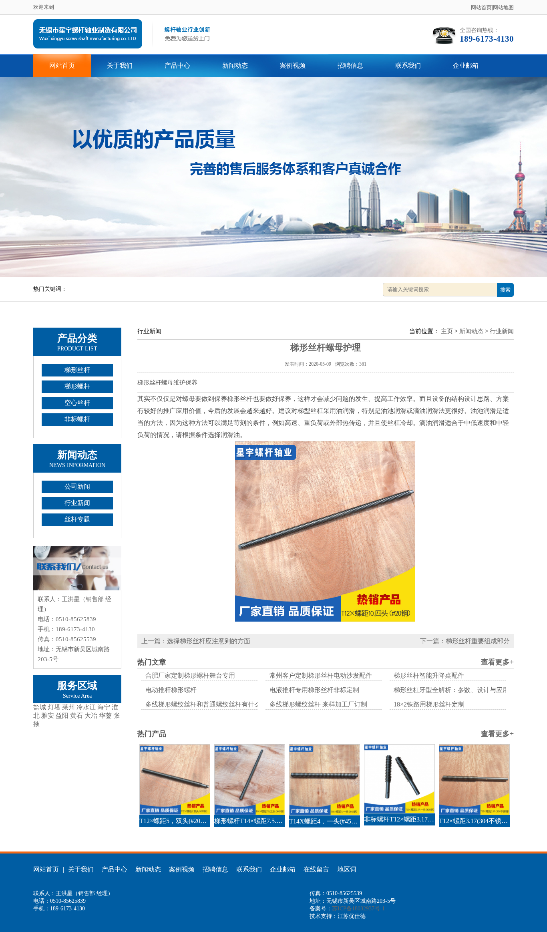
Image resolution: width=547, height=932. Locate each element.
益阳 (62, 715)
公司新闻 (77, 486)
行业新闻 (77, 502)
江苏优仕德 (352, 916)
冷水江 (86, 707)
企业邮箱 (466, 65)
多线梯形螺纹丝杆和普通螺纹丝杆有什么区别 (209, 704)
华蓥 (105, 715)
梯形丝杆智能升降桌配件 (429, 675)
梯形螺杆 (77, 386)
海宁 (103, 707)
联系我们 (408, 65)
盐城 (39, 707)
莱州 (68, 707)
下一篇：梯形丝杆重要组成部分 (465, 641)
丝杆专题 (77, 519)
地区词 (346, 869)
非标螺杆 (77, 419)
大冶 (90, 715)
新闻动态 (235, 65)
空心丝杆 (77, 402)
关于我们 (120, 65)
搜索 (505, 290)
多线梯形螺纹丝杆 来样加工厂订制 (318, 704)
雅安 (47, 715)
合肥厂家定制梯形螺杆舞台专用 (190, 675)
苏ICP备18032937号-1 (358, 909)
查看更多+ (497, 662)
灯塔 (54, 707)
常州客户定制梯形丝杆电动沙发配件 (320, 675)
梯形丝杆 (77, 369)
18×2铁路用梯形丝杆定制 (429, 704)
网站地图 (503, 7)
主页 (447, 331)
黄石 (76, 715)
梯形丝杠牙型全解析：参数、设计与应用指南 (458, 689)
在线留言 (316, 869)
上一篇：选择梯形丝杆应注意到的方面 (195, 641)
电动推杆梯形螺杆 (171, 689)
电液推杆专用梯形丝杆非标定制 (314, 689)
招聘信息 (350, 65)
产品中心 (177, 65)
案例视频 (293, 65)
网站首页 (481, 7)
